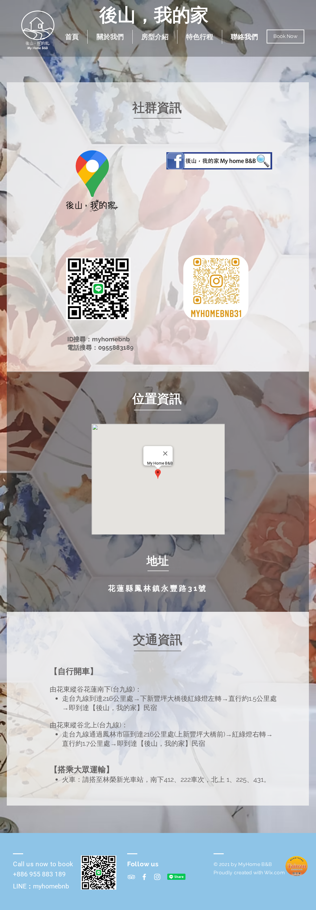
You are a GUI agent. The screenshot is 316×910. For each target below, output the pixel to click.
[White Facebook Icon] (144, 877)
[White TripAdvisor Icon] (131, 877)
